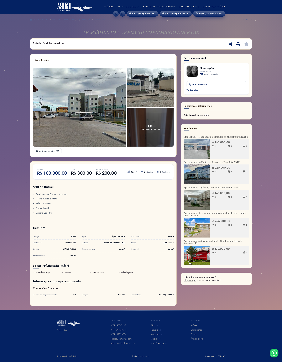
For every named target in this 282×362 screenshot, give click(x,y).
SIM (154, 325)
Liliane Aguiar (207, 68)
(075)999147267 (144, 13)
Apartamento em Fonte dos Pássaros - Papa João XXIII (212, 162)
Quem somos (196, 329)
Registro (155, 338)
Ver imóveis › (192, 90)
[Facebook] (122, 14)
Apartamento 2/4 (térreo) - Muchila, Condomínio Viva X (212, 187)
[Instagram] (116, 14)
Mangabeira (157, 334)
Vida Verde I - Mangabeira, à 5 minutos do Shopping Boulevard (216, 136)
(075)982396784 (210, 13)
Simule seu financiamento (159, 7)
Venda (45, 20)
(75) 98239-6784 (199, 84)
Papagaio (156, 329)
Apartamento (84, 20)
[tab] (42, 60)
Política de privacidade (140, 356)
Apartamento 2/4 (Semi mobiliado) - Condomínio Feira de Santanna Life (213, 242)
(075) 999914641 (177, 13)
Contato (194, 334)
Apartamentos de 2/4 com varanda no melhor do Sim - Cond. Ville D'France (215, 214)
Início (35, 20)
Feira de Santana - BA (63, 20)
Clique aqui (190, 280)
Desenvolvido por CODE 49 (215, 356)
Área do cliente (189, 7)
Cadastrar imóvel (214, 7)
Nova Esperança (159, 343)
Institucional (127, 7)
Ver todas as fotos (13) (49, 151)
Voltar (248, 20)
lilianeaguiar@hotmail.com (121, 338)
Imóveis (108, 7)
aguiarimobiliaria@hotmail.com (123, 343)
